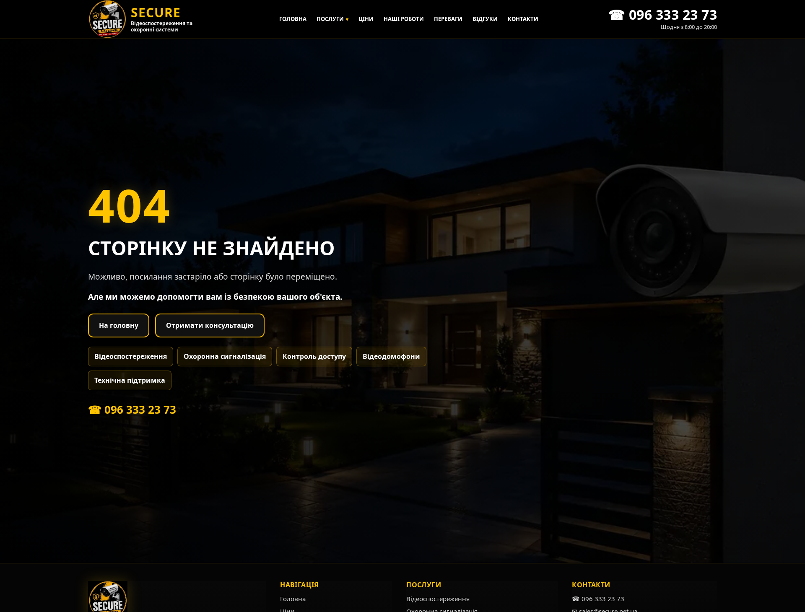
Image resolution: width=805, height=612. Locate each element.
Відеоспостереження (130, 356)
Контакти (523, 19)
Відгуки (485, 19)
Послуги (332, 19)
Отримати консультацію (210, 325)
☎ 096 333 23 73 (132, 409)
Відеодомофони (391, 356)
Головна (292, 19)
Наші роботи (404, 19)
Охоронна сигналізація (225, 356)
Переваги (448, 19)
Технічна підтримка (129, 380)
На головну (118, 325)
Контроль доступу (314, 356)
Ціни (366, 19)
